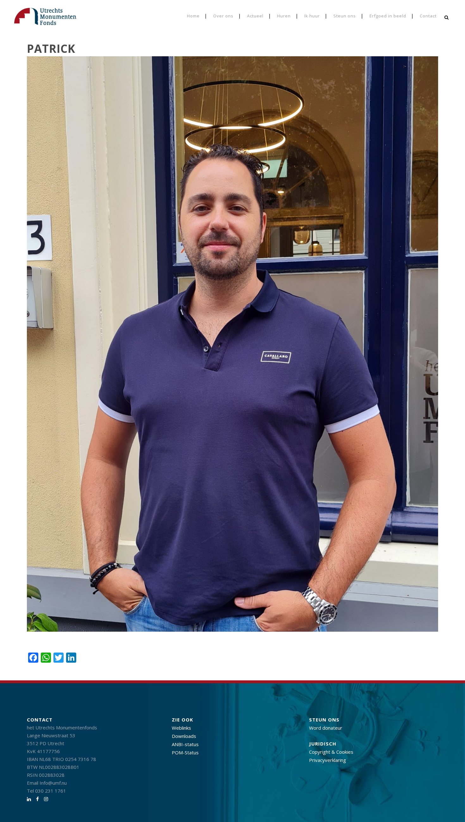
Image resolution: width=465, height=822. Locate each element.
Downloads (184, 736)
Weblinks (181, 728)
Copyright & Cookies (331, 752)
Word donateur (325, 728)
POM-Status (185, 752)
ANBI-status (185, 744)
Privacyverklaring (327, 760)
